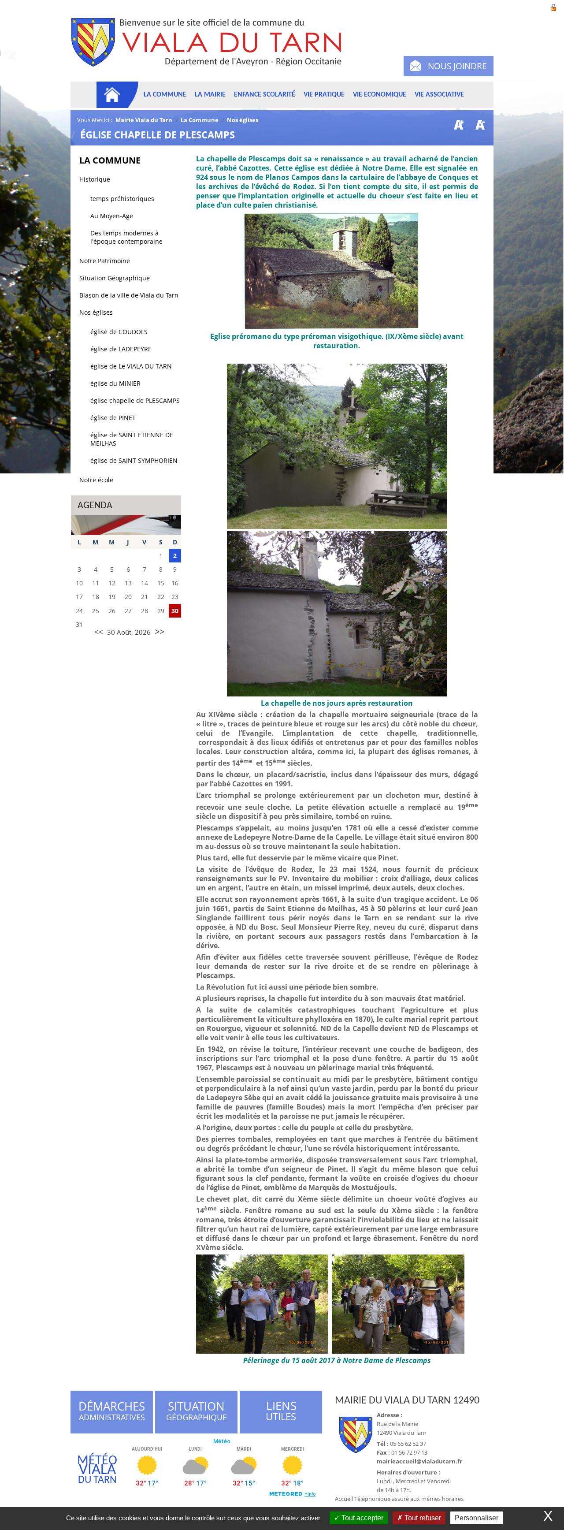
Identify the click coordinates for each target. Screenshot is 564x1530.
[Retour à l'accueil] (210, 47)
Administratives (111, 1412)
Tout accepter (361, 1518)
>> (159, 631)
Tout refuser (422, 1518)
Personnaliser (476, 1518)
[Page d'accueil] (117, 95)
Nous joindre (457, 66)
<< (98, 631)
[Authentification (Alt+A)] (553, 7)
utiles (281, 1411)
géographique (197, 1412)
